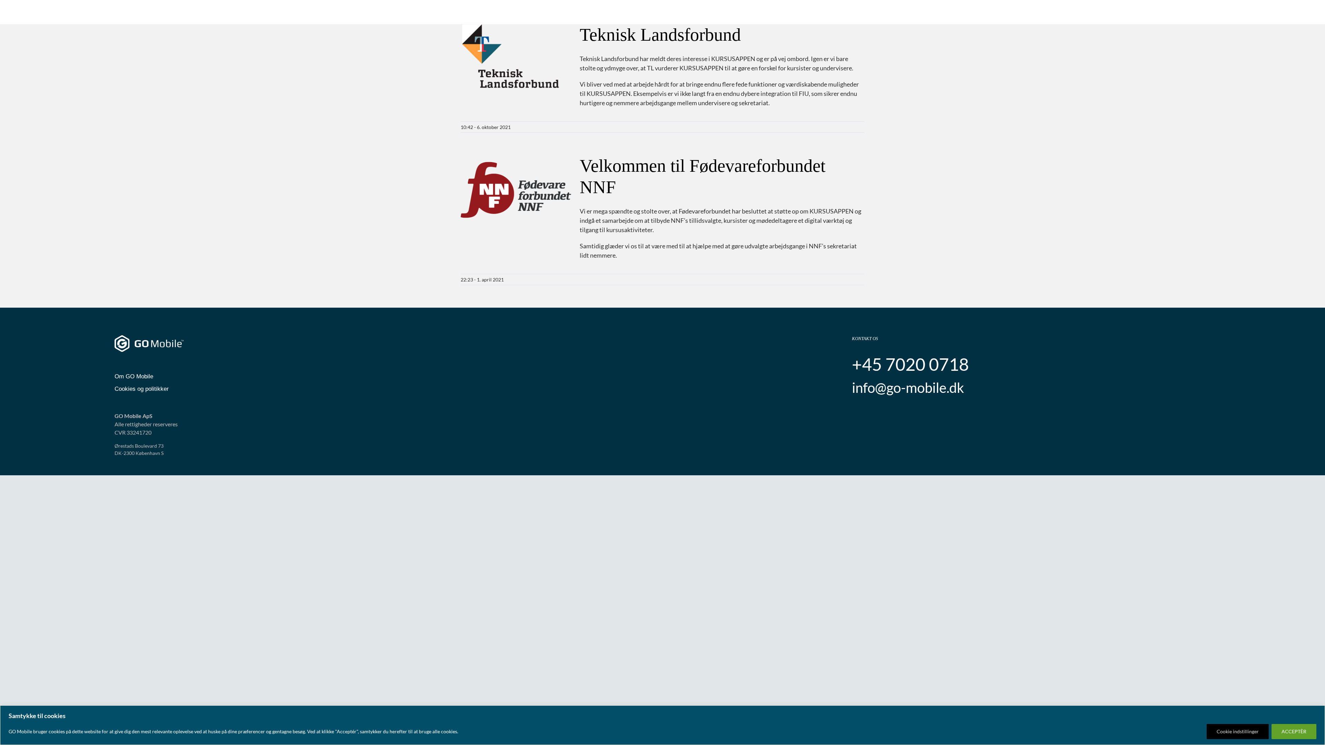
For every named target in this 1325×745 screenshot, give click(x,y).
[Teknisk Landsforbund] (516, 59)
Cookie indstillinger (1238, 731)
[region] (662, 725)
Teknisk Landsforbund (660, 34)
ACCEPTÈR (1294, 731)
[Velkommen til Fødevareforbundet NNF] (516, 190)
